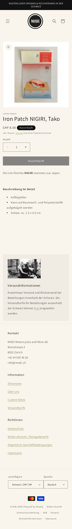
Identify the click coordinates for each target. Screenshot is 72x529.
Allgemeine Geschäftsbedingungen (30, 445)
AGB (45, 512)
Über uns (13, 391)
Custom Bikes (16, 399)
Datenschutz (16, 428)
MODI (21, 506)
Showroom (15, 383)
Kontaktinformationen (30, 518)
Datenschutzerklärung (28, 512)
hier (37, 308)
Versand (19, 133)
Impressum (15, 453)
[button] (7, 21)
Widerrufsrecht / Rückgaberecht (28, 436)
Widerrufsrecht (54, 506)
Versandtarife (16, 408)
